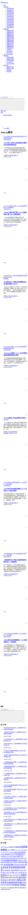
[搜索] (12, 104)
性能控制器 (22, 870)
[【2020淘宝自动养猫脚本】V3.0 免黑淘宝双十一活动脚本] (15, 635)
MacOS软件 (10, 52)
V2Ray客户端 (9, 856)
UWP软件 (9, 49)
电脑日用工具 (10, 44)
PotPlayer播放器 (5, 854)
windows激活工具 (17, 856)
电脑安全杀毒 (10, 33)
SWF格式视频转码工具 (19, 854)
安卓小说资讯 (10, 18)
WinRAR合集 (4, 858)
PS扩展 (11, 854)
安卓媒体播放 (10, 19)
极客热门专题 (10, 68)
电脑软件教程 (10, 30)
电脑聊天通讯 (10, 40)
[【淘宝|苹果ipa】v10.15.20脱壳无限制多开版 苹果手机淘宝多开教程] (15, 809)
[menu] (1, 1)
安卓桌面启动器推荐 (19, 864)
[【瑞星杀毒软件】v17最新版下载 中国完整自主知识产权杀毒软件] (15, 832)
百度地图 (15, 877)
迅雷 (24, 882)
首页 (5, 5)
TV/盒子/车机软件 (8, 54)
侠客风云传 (20, 860)
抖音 (12, 872)
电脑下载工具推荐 (11, 875)
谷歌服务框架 (12, 882)
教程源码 (6, 55)
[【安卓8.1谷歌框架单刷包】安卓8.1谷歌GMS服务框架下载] (15, 752)
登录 (2, 110)
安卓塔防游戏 (9, 865)
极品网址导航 (10, 66)
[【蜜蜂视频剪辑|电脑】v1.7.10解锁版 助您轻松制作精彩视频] (15, 763)
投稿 (2, 112)
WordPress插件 (19, 858)
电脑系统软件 (10, 32)
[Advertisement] (15, 628)
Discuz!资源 (10, 62)
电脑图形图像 (10, 41)
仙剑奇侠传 (14, 860)
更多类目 (6, 65)
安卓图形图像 (10, 24)
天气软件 (14, 862)
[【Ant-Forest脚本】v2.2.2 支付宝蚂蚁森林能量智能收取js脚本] (15, 348)
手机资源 (6, 7)
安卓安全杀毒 (10, 13)
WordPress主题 (12, 858)
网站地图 (22, 887)
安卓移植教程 (6, 870)
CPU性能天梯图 (3, 852)
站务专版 (9, 71)
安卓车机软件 (14, 870)
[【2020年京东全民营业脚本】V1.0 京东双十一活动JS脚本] (15, 484)
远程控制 (3, 884)
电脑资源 (6, 29)
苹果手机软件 (10, 27)
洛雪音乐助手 (21, 872)
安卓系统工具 (10, 10)
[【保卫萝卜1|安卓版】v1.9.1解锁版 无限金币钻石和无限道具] (15, 798)
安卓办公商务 (10, 22)
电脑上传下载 (10, 38)
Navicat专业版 (10, 852)
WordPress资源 (10, 63)
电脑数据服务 (10, 46)
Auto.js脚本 (11, 850)
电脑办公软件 (10, 43)
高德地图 (22, 885)
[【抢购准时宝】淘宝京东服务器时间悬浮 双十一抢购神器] (15, 555)
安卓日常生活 (10, 21)
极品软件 (12, 887)
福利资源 (9, 70)
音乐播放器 (15, 885)
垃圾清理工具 (8, 862)
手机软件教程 (10, 8)
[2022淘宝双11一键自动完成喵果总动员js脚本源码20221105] (15, 277)
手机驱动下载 (8, 872)
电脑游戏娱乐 (10, 48)
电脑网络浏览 (10, 35)
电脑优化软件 (18, 875)
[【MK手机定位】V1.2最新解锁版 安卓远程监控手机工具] (15, 740)
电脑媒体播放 (10, 37)
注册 (4, 110)
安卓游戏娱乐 (10, 26)
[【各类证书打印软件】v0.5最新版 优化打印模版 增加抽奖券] (15, 729)
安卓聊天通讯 (10, 16)
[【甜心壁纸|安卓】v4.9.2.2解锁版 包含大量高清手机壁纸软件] (15, 821)
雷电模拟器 (8, 885)
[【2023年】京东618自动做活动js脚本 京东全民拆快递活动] (15, 138)
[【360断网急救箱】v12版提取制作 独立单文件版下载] (15, 775)
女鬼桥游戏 (21, 862)
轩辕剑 (20, 882)
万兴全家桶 (5, 860)
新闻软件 (16, 872)
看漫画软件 (5, 880)
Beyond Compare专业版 (21, 850)
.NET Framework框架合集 (8, 847)
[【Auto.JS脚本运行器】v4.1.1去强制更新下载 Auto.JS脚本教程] (15, 207)
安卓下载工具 (10, 15)
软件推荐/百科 (10, 60)
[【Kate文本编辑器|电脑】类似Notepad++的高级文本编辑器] (15, 786)
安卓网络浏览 (10, 11)
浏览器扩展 (10, 51)
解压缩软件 (12, 880)
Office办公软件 (20, 852)
